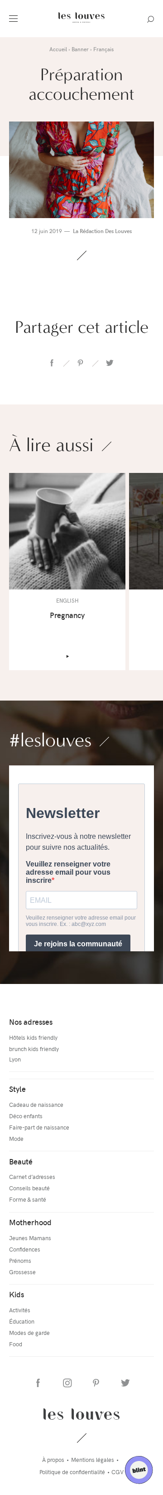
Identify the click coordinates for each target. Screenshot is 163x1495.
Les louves (81, 1414)
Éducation (21, 1321)
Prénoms (20, 1260)
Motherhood (30, 1222)
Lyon (15, 1059)
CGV (117, 1471)
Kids (16, 1294)
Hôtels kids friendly (33, 1037)
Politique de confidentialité (72, 1471)
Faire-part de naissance (39, 1127)
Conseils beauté (29, 1187)
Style (17, 1088)
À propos (53, 1459)
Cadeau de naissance (36, 1104)
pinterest (80, 362)
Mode (16, 1138)
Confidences (24, 1249)
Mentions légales (92, 1459)
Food (15, 1343)
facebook (51, 362)
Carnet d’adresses (32, 1176)
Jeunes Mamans (30, 1237)
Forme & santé (27, 1199)
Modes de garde (29, 1332)
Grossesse (22, 1271)
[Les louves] (81, 23)
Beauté (21, 1161)
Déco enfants (26, 1115)
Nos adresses (31, 1021)
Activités (19, 1309)
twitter (109, 362)
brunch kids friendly (34, 1048)
